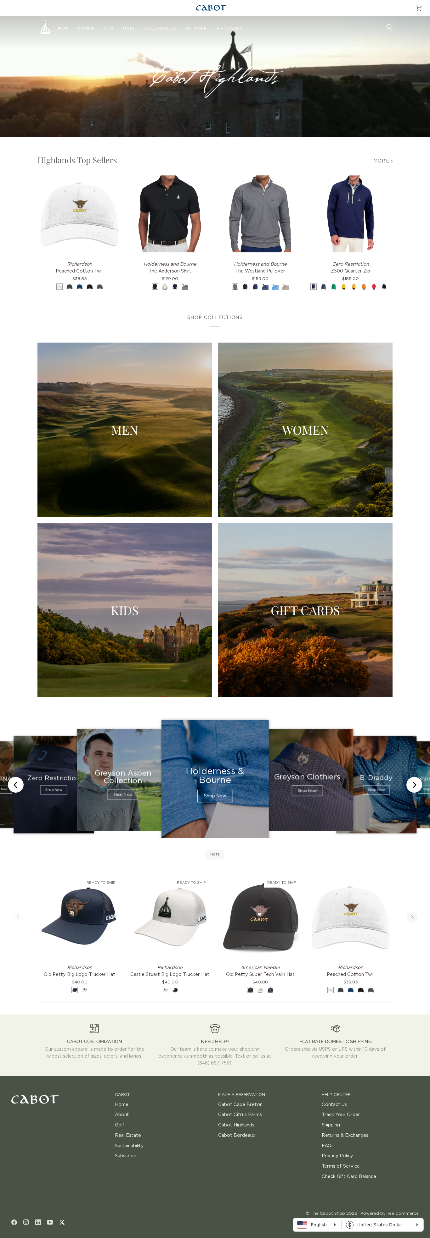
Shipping (331, 1125)
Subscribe (125, 1155)
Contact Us (334, 1104)
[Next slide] (414, 785)
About (122, 1114)
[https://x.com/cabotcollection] (62, 1222)
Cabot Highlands (236, 1125)
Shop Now (53, 790)
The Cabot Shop (328, 1214)
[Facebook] (14, 1222)
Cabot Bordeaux (236, 1135)
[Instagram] (26, 1222)
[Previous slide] (16, 785)
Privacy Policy (337, 1155)
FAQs (328, 1145)
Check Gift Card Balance (349, 1176)
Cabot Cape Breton (240, 1104)
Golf (120, 1125)
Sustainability (129, 1145)
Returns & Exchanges (345, 1135)
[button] (62, 28)
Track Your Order (341, 1114)
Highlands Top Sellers (77, 159)
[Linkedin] (38, 1222)
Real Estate (128, 1135)
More (381, 161)
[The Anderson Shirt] (170, 214)
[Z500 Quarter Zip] (350, 214)
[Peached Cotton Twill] (79, 214)
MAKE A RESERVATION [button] (241, 1095)
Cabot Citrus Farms (240, 1114)
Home (121, 1104)
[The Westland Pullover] (260, 214)
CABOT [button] (122, 1095)
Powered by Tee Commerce (389, 1214)
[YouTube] (50, 1222)
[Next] (412, 917)
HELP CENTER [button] (336, 1095)
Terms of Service (341, 1166)
